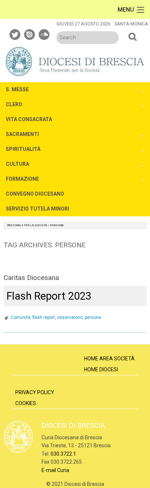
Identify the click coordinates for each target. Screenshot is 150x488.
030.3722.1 (63, 454)
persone (93, 317)
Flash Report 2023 (49, 296)
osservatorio (70, 317)
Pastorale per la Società (27, 225)
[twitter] (15, 33)
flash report (43, 317)
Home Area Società (109, 358)
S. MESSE (17, 89)
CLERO (14, 104)
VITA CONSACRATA (29, 119)
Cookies (25, 403)
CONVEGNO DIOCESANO (35, 194)
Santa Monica (131, 24)
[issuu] (30, 33)
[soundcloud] (44, 33)
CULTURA (17, 164)
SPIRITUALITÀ (23, 149)
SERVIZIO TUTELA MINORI (37, 209)
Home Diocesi (101, 369)
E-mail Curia (55, 470)
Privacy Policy (34, 392)
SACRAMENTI (22, 134)
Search (132, 36)
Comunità (20, 317)
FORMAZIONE (22, 179)
